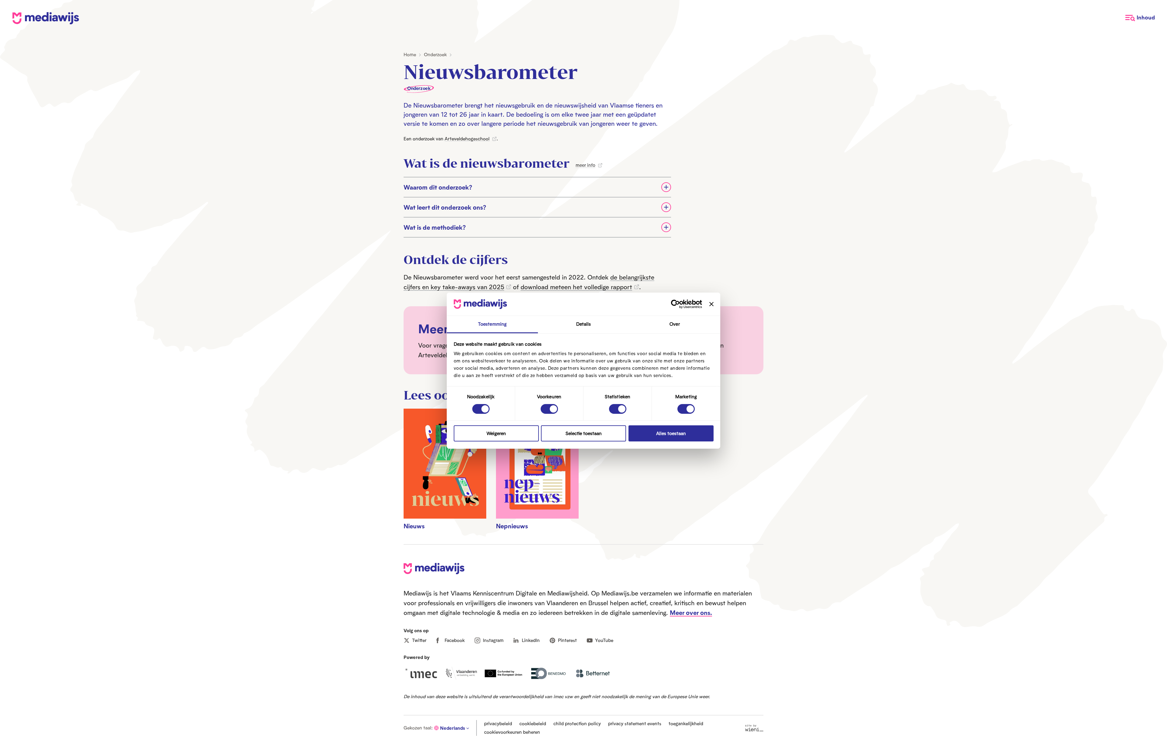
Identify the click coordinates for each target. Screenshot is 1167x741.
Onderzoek (435, 54)
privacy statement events (634, 723)
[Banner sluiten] (711, 304)
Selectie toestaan (584, 433)
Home (410, 54)
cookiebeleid (532, 723)
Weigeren (496, 433)
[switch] (549, 409)
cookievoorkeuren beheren (512, 732)
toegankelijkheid (686, 723)
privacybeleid (498, 723)
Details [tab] (583, 324)
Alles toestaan (671, 433)
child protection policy (577, 723)
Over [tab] (675, 324)
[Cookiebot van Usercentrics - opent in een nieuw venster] (675, 304)
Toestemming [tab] (492, 324)
